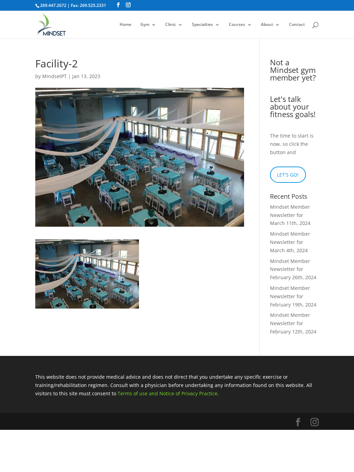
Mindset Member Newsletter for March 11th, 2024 (290, 215)
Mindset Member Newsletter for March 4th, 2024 (290, 242)
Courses (237, 24)
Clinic (170, 24)
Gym (144, 24)
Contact (297, 24)
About (267, 24)
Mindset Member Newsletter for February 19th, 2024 (293, 296)
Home (125, 24)
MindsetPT (54, 76)
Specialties (202, 24)
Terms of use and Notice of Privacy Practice (167, 393)
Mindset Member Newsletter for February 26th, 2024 (293, 269)
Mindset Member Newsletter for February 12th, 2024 (293, 323)
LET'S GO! (288, 174)
